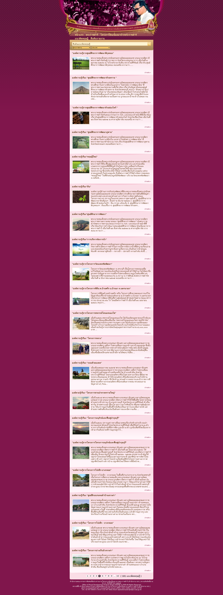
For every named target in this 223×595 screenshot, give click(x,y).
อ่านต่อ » (148, 72)
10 (117, 576)
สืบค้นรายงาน (98, 38)
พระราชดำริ (92, 35)
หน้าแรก (79, 35)
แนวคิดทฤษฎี (81, 38)
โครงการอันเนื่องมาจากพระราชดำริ (118, 35)
